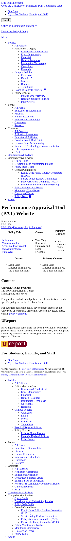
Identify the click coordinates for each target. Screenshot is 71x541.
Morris (24, 418)
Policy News (28, 439)
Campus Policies (23, 409)
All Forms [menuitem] (20, 107)
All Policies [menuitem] (21, 45)
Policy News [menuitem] (28, 101)
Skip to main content (12, 2)
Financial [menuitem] (26, 57)
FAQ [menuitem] (17, 152)
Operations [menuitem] (27, 66)
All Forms (20, 445)
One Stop (13, 11)
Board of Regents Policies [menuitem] (28, 90)
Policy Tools (21, 533)
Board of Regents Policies (28, 427)
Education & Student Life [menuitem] (34, 51)
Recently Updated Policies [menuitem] (35, 98)
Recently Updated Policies (35, 436)
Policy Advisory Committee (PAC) (39, 519)
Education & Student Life (34, 389)
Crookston (26, 412)
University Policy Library (14, 31)
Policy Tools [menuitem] (21, 196)
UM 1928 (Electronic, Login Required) (21, 227)
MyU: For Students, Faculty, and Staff (28, 14)
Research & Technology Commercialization (37, 483)
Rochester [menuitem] (26, 84)
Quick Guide (21, 498)
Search (6, 20)
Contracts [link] (13, 128)
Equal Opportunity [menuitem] (31, 54)
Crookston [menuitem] (26, 75)
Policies (12, 380)
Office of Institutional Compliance (19, 25)
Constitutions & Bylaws (20, 492)
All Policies (21, 383)
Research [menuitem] (26, 69)
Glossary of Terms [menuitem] (24, 193)
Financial (26, 395)
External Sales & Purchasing (29, 480)
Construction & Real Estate (29, 477)
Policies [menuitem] (12, 42)
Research (26, 406)
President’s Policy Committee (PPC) (40, 522)
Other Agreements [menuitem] (24, 149)
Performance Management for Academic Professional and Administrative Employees (14, 246)
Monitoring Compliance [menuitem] (27, 190)
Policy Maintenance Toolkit (29, 525)
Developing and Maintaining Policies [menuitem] (34, 163)
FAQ (17, 489)
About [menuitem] (11, 199)
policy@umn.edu (18, 313)
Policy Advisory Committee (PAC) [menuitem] (39, 181)
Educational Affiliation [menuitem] (26, 137)
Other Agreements (24, 486)
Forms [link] (11, 104)
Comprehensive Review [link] (20, 158)
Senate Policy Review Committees (39, 516)
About (11, 536)
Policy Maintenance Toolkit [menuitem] (29, 187)
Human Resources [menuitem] (30, 60)
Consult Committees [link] (25, 169)
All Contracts (21, 468)
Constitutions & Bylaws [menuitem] (20, 155)
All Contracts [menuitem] (21, 131)
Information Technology (33, 400)
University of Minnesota (33, 369)
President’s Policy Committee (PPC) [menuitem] (40, 184)
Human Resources (30, 397)
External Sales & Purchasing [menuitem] (29, 143)
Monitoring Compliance (27, 528)
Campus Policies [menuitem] (23, 72)
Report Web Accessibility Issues (32, 374)
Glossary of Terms (24, 531)
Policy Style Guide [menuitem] (24, 166)
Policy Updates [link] (22, 92)
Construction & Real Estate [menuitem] (29, 140)
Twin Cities (27, 424)
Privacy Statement (9, 374)
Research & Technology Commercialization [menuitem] (37, 146)
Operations (27, 403)
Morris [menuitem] (24, 81)
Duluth (24, 415)
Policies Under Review (33, 433)
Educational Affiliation (26, 474)
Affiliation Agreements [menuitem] (26, 134)
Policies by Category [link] (25, 48)
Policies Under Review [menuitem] (33, 95)
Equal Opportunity (31, 392)
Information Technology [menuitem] (33, 63)
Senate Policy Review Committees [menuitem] (39, 178)
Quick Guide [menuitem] (21, 160)
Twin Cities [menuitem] (27, 87)
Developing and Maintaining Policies (34, 501)
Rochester (26, 421)
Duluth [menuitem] (24, 78)
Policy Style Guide (24, 504)
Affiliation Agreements (26, 471)
